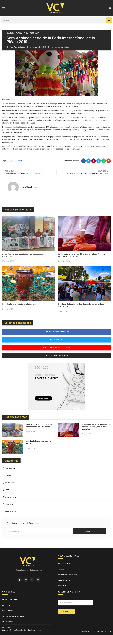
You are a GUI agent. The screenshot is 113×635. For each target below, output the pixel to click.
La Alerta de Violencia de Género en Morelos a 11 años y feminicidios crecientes (96, 426)
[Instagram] (38, 579)
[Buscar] (109, 20)
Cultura (11, 33)
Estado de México (16, 161)
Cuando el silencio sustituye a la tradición (19, 304)
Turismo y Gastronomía (27, 33)
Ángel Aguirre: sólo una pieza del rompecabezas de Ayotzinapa (38, 425)
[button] (3, 8)
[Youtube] (25, 579)
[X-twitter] (32, 579)
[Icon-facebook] (19, 579)
